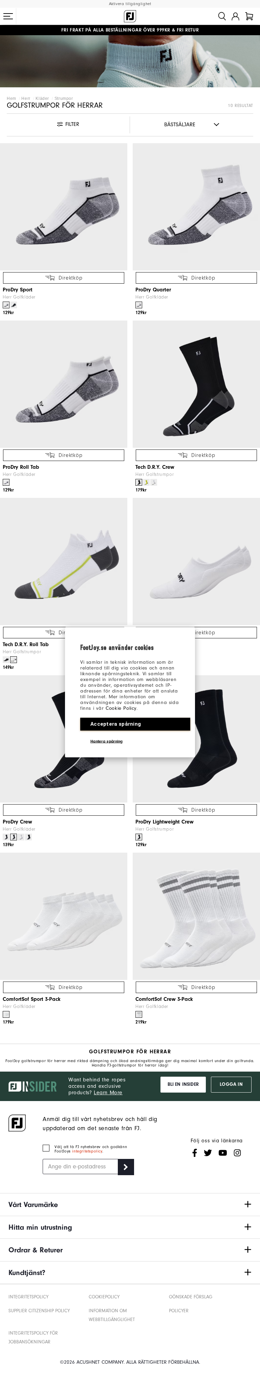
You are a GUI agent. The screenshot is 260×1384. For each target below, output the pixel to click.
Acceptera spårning (115, 724)
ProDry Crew (17, 822)
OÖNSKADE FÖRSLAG (190, 1297)
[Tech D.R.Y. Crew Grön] (146, 482)
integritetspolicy (87, 1151)
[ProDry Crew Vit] (21, 837)
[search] (222, 16)
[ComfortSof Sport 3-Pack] (63, 916)
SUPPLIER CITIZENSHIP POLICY (39, 1311)
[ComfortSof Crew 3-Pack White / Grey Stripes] (138, 1014)
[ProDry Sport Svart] (13, 305)
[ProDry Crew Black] (13, 837)
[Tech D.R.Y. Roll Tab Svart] (6, 659)
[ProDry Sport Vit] (6, 305)
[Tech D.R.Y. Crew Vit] (153, 482)
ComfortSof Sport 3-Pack (32, 999)
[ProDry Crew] (63, 739)
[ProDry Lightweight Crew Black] (138, 837)
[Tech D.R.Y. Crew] (196, 384)
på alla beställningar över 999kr (115, 30)
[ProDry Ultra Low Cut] (196, 561)
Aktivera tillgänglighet (130, 4)
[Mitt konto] (235, 16)
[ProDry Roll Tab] (63, 384)
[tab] (249, 16)
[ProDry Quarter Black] (28, 837)
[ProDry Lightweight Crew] (196, 739)
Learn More (108, 1093)
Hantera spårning (106, 741)
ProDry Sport (17, 290)
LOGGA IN (231, 1084)
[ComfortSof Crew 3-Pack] (196, 916)
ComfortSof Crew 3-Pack (164, 999)
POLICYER (179, 1311)
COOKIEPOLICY (104, 1297)
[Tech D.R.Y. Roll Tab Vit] (13, 659)
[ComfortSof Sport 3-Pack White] (6, 1014)
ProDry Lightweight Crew (164, 822)
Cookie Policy (121, 708)
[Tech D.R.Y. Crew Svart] (138, 482)
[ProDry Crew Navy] (6, 837)
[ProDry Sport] (63, 206)
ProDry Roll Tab (21, 467)
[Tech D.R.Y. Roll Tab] (63, 561)
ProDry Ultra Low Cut (160, 644)
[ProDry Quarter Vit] (138, 305)
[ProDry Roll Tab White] (6, 482)
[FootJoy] (130, 16)
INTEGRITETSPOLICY (28, 1297)
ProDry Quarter (153, 290)
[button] (8, 16)
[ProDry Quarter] (196, 206)
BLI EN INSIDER (183, 1084)
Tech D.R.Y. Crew (154, 467)
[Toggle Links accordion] (130, 1204)
